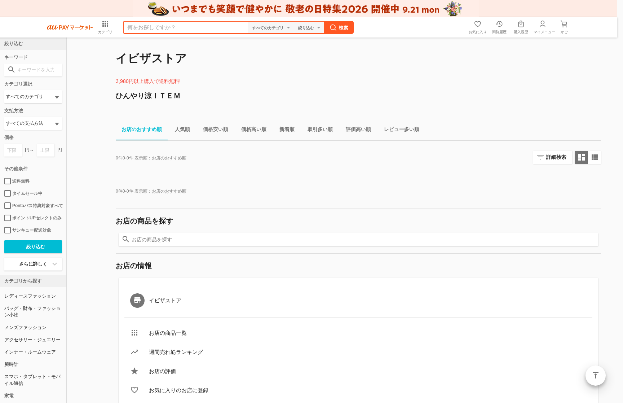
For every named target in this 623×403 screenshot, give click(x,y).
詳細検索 (556, 157)
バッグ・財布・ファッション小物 (32, 311)
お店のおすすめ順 (141, 129)
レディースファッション (30, 296)
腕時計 (11, 364)
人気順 (182, 129)
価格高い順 (253, 129)
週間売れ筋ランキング (176, 352)
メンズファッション (25, 327)
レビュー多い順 (401, 129)
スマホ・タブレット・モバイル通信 (32, 380)
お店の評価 (162, 371)
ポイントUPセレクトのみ (37, 217)
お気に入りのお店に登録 (178, 390)
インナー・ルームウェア (30, 352)
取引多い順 (320, 129)
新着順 (287, 129)
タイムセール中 (27, 193)
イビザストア (165, 300)
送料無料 (21, 181)
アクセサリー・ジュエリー (32, 339)
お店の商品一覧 (168, 333)
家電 (9, 395)
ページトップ (596, 375)
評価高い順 (358, 129)
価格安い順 (215, 129)
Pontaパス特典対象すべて (37, 205)
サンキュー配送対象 (31, 230)
